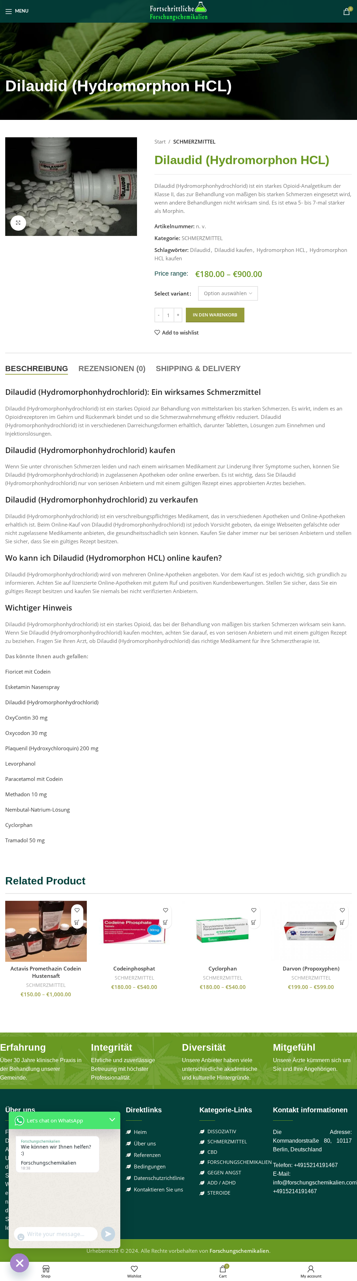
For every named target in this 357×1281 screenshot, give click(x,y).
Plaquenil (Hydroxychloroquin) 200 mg (51, 748)
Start (160, 141)
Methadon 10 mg (26, 794)
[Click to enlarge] (18, 223)
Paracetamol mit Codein (34, 778)
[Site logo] (178, 10)
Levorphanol (21, 763)
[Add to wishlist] (77, 910)
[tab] (36, 368)
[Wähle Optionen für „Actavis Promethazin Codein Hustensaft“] (77, 922)
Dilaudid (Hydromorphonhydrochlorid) (52, 702)
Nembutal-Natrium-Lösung (38, 809)
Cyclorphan (18, 824)
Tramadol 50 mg (25, 840)
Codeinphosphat (134, 968)
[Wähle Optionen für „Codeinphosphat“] (165, 922)
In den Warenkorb (215, 315)
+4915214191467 (316, 1165)
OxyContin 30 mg (26, 717)
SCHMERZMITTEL (194, 141)
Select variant (171, 293)
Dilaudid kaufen (233, 249)
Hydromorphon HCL (281, 249)
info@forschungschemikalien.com (315, 1183)
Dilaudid (200, 249)
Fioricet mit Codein (28, 671)
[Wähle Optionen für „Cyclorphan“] (254, 922)
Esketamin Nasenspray (32, 686)
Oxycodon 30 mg (26, 732)
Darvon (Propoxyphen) (311, 968)
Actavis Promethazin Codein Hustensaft (45, 972)
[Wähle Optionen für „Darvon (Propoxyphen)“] (342, 922)
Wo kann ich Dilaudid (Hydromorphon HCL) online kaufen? (113, 557)
